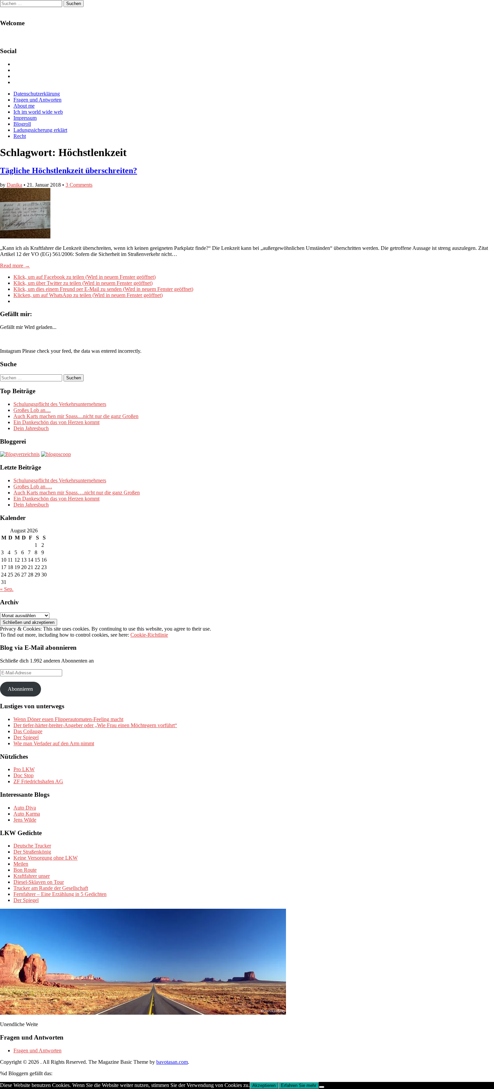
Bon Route (25, 870)
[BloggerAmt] (20, 454)
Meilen (20, 864)
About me (24, 106)
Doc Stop (23, 775)
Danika (14, 185)
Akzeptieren (264, 1085)
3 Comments (79, 185)
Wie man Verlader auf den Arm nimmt (53, 743)
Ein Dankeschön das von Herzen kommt (56, 422)
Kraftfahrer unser (31, 876)
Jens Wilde (24, 820)
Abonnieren (20, 689)
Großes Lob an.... (32, 410)
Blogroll (22, 124)
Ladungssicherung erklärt (40, 130)
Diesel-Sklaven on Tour (38, 882)
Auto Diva (24, 808)
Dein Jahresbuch (31, 428)
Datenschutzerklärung (36, 94)
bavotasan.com (172, 1062)
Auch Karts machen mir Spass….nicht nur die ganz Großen (76, 492)
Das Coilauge (27, 731)
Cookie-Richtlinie (149, 635)
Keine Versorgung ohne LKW (45, 858)
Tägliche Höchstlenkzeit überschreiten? (68, 170)
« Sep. (6, 589)
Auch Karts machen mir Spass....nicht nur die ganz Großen (75, 416)
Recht (19, 136)
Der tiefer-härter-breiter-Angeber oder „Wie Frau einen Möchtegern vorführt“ (95, 725)
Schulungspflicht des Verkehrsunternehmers (59, 404)
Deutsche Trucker (32, 846)
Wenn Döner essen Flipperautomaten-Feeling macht (68, 719)
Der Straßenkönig (32, 852)
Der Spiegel (26, 737)
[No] (321, 1087)
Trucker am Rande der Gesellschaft (50, 888)
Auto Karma (26, 814)
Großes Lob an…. (32, 486)
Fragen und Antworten (37, 100)
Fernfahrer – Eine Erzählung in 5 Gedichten (60, 894)
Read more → (15, 265)
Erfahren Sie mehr (298, 1085)
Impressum (25, 118)
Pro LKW (24, 769)
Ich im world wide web (38, 112)
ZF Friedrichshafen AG (38, 781)
